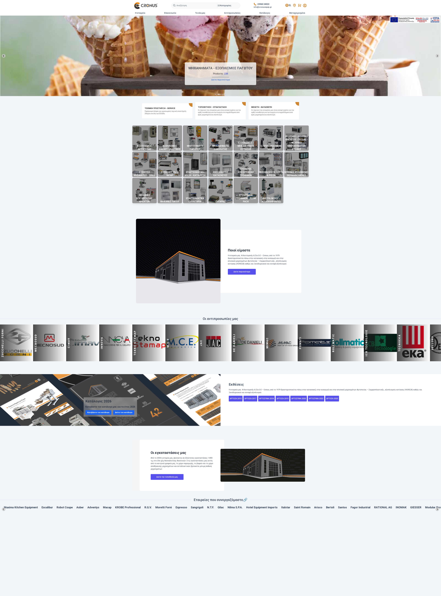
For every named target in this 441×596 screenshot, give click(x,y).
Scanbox (340, 507)
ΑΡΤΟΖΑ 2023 (332, 398)
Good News (387, 507)
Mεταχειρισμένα (297, 13)
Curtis (353, 507)
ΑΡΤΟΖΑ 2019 (282, 398)
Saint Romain (158, 507)
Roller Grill (404, 507)
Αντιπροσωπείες (232, 13)
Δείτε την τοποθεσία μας (167, 477)
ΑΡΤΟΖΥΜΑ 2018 (266, 398)
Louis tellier (324, 507)
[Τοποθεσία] (294, 5)
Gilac (76, 507)
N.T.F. (66, 507)
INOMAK (256, 507)
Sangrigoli (52, 507)
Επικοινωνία (170, 13)
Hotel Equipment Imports (117, 507)
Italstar (141, 507)
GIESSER (271, 507)
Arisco (174, 507)
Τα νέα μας (200, 13)
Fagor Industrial (216, 507)
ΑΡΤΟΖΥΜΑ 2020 (298, 398)
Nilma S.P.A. (90, 507)
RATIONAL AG (239, 507)
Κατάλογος (265, 13)
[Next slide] (437, 56)
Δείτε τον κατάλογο (123, 412)
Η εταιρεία (140, 13)
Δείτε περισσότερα (241, 272)
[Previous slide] (4, 56)
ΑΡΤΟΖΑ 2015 (236, 398)
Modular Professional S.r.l (297, 507)
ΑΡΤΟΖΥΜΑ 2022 (316, 398)
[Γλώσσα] (305, 5)
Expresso (37, 507)
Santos (198, 507)
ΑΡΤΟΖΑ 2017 (250, 398)
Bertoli (186, 507)
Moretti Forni (19, 507)
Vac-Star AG (368, 507)
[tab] (215, 94)
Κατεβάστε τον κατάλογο (98, 412)
